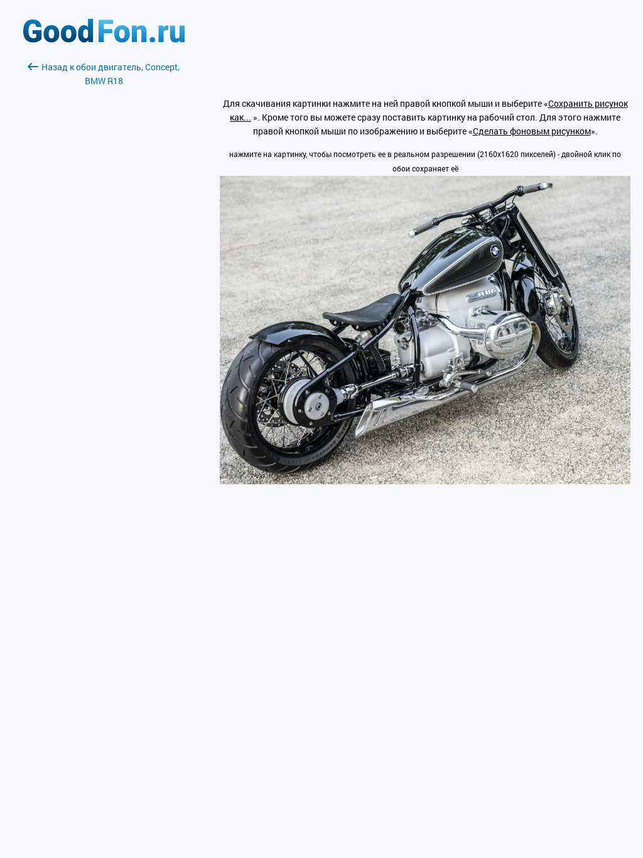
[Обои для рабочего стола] (104, 39)
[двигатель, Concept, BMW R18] (425, 481)
